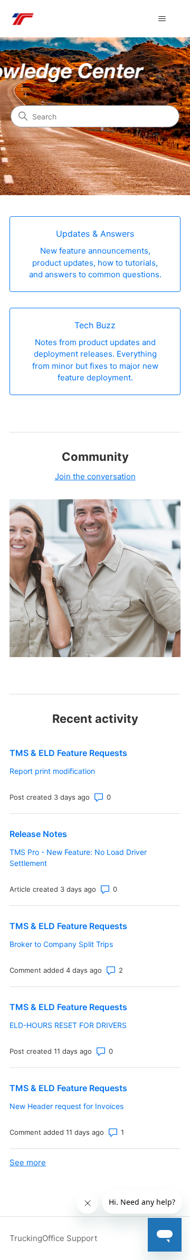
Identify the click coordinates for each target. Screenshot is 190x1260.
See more (28, 1162)
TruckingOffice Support (53, 1238)
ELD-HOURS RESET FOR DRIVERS (68, 1025)
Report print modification (52, 771)
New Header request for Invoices (67, 1106)
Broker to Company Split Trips (61, 944)
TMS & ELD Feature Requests (68, 753)
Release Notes (38, 834)
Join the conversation (95, 476)
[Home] (22, 18)
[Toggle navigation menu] (161, 19)
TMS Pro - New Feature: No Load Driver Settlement (78, 858)
